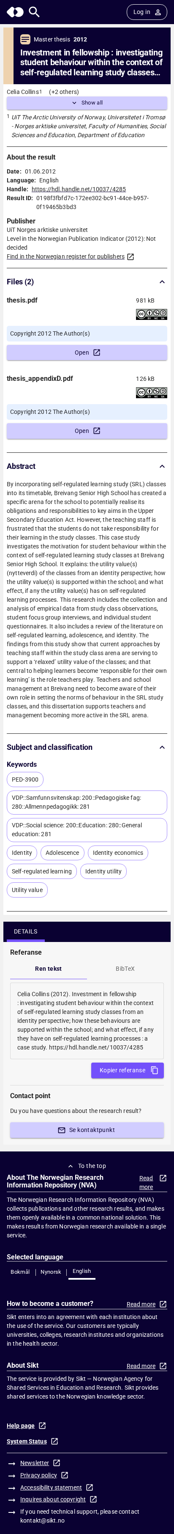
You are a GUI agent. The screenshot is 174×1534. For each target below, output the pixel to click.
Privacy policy (38, 1475)
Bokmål (20, 1272)
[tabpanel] (87, 1021)
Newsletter (34, 1463)
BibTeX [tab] (125, 968)
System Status (27, 1441)
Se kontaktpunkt (92, 1129)
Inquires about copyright (53, 1499)
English (82, 1271)
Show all (92, 102)
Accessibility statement (51, 1487)
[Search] (34, 12)
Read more (146, 1182)
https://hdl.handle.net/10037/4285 (79, 189)
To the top (92, 1165)
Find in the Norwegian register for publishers (66, 256)
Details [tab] (26, 931)
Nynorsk (51, 1272)
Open (82, 352)
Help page (21, 1425)
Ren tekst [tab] (48, 968)
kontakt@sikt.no (42, 1520)
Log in (141, 11)
